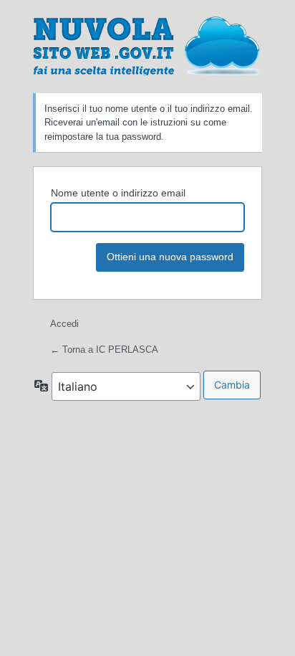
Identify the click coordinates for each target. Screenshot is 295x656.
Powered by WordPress (147, 45)
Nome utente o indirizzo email (118, 193)
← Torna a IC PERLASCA (104, 349)
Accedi (64, 323)
